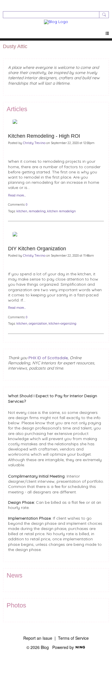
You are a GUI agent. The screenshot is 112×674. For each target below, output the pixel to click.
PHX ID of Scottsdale (48, 357)
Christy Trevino (34, 143)
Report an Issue (37, 638)
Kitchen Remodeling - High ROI (44, 136)
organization (38, 323)
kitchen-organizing (62, 323)
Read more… (17, 195)
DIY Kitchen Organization (37, 248)
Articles (17, 109)
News (14, 575)
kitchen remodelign (61, 211)
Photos (16, 605)
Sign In (9, 4)
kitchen (21, 211)
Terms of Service (73, 638)
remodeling (37, 211)
